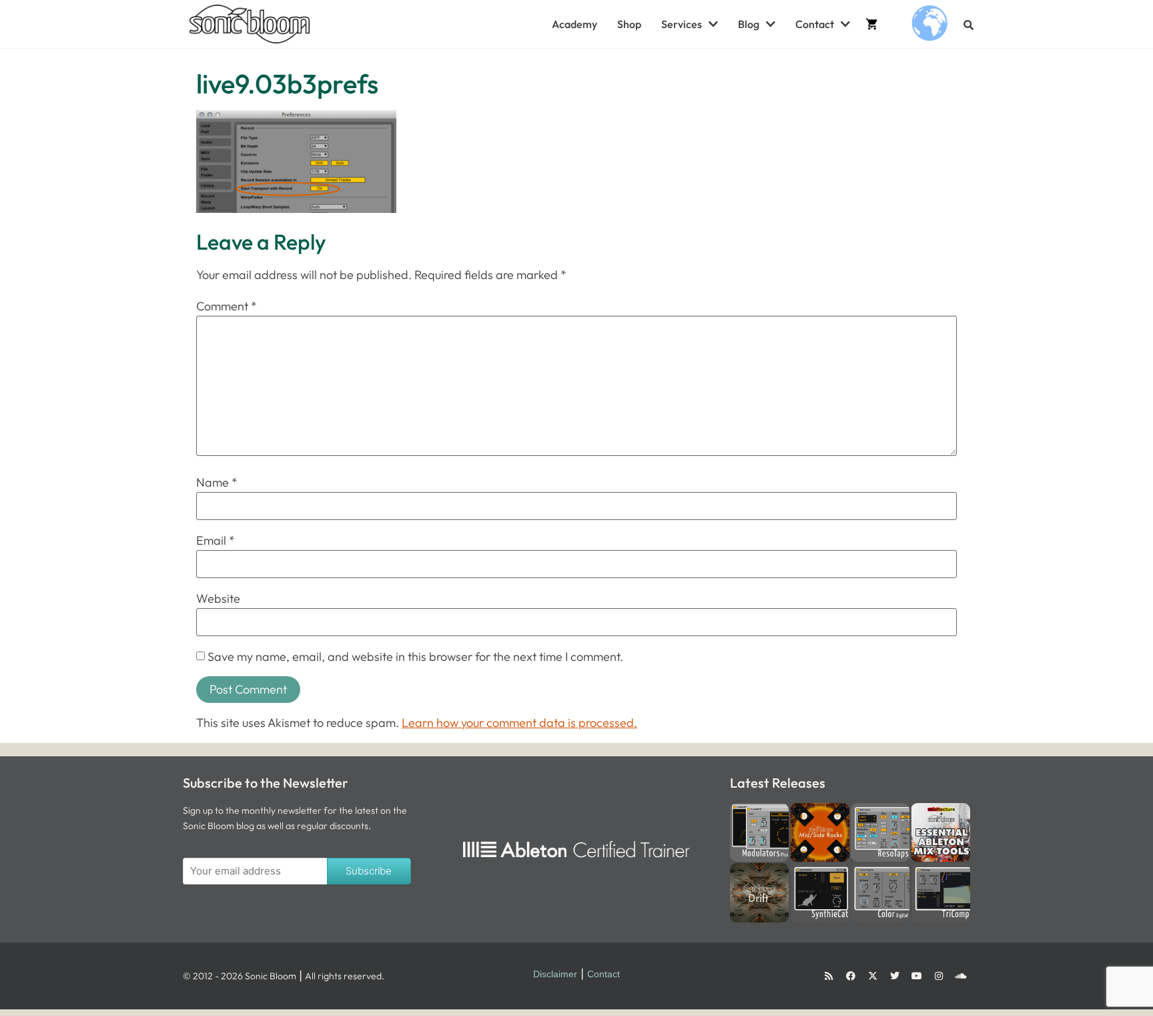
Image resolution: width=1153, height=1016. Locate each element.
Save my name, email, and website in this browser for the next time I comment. (415, 657)
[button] (968, 25)
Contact (814, 24)
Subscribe (369, 870)
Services (681, 24)
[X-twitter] (872, 976)
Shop (629, 24)
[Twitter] (894, 976)
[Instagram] (938, 976)
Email (215, 541)
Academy (574, 24)
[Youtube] (916, 976)
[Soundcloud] (960, 976)
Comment (226, 306)
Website (218, 599)
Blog (748, 24)
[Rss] (828, 976)
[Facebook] (850, 976)
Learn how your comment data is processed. (519, 722)
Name (217, 483)
